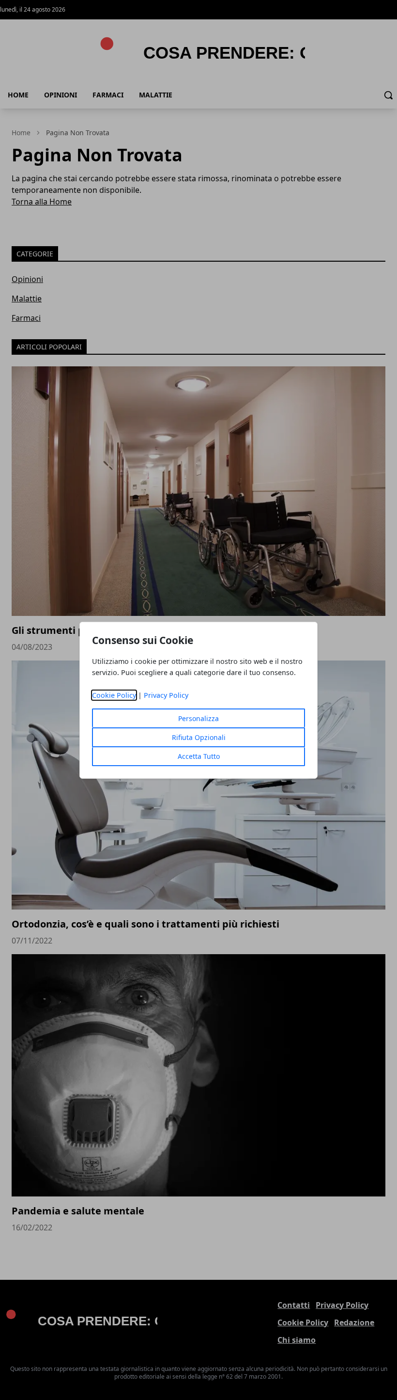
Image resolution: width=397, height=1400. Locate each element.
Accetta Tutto (199, 756)
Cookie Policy (114, 695)
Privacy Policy (166, 695)
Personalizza (198, 718)
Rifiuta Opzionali (199, 737)
